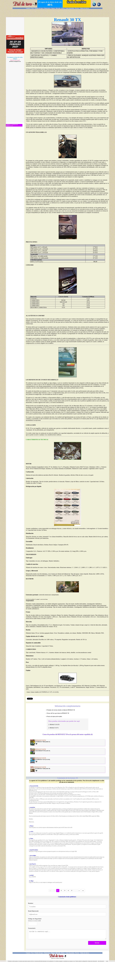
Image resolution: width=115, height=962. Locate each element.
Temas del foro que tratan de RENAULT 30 (58, 713)
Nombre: (30, 903)
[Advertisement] (57, 13)
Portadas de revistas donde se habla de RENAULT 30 (61, 710)
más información (101, 961)
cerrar (107, 961)
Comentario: (32, 928)
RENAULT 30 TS (54, 728)
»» (83, 890)
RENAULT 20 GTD (54, 724)
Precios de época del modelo (54, 716)
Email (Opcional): (33, 911)
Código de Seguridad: (35, 918)
